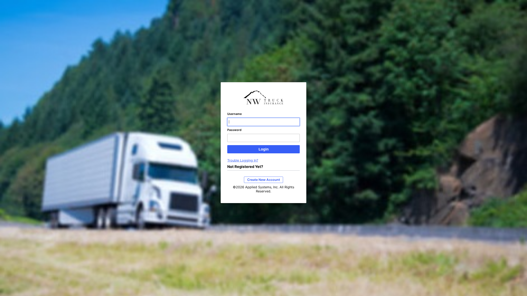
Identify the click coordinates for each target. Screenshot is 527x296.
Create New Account (263, 180)
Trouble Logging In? (242, 160)
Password (234, 130)
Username (234, 114)
